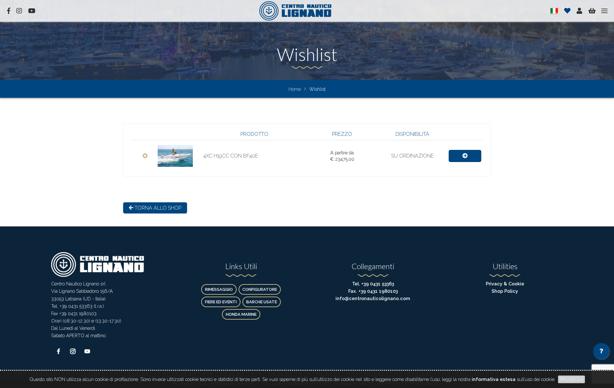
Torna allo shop (157, 208)
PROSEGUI (571, 379)
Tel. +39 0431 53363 (373, 283)
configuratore (259, 289)
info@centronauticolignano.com (372, 298)
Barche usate (261, 301)
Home (295, 89)
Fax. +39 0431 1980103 (373, 291)
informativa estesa (494, 379)
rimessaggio (219, 289)
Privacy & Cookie (505, 283)
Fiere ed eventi (221, 301)
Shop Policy (505, 291)
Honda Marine (241, 314)
